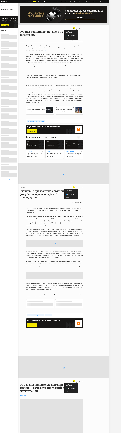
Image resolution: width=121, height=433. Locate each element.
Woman (66, 1)
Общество (49, 151)
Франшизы (46, 1)
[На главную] (4, 1)
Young (75, 1)
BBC (46, 50)
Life (62, 1)
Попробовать (68, 38)
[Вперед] (85, 110)
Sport (71, 1)
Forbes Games (30, 1)
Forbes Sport (29, 151)
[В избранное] (45, 108)
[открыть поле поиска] (106, 2)
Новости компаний (70, 151)
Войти (101, 1)
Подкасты (53, 1)
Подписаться (32, 131)
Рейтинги (40, 1)
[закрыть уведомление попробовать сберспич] (76, 32)
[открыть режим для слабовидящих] (74, 28)
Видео (58, 1)
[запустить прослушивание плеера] (76, 28)
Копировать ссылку (78, 40)
